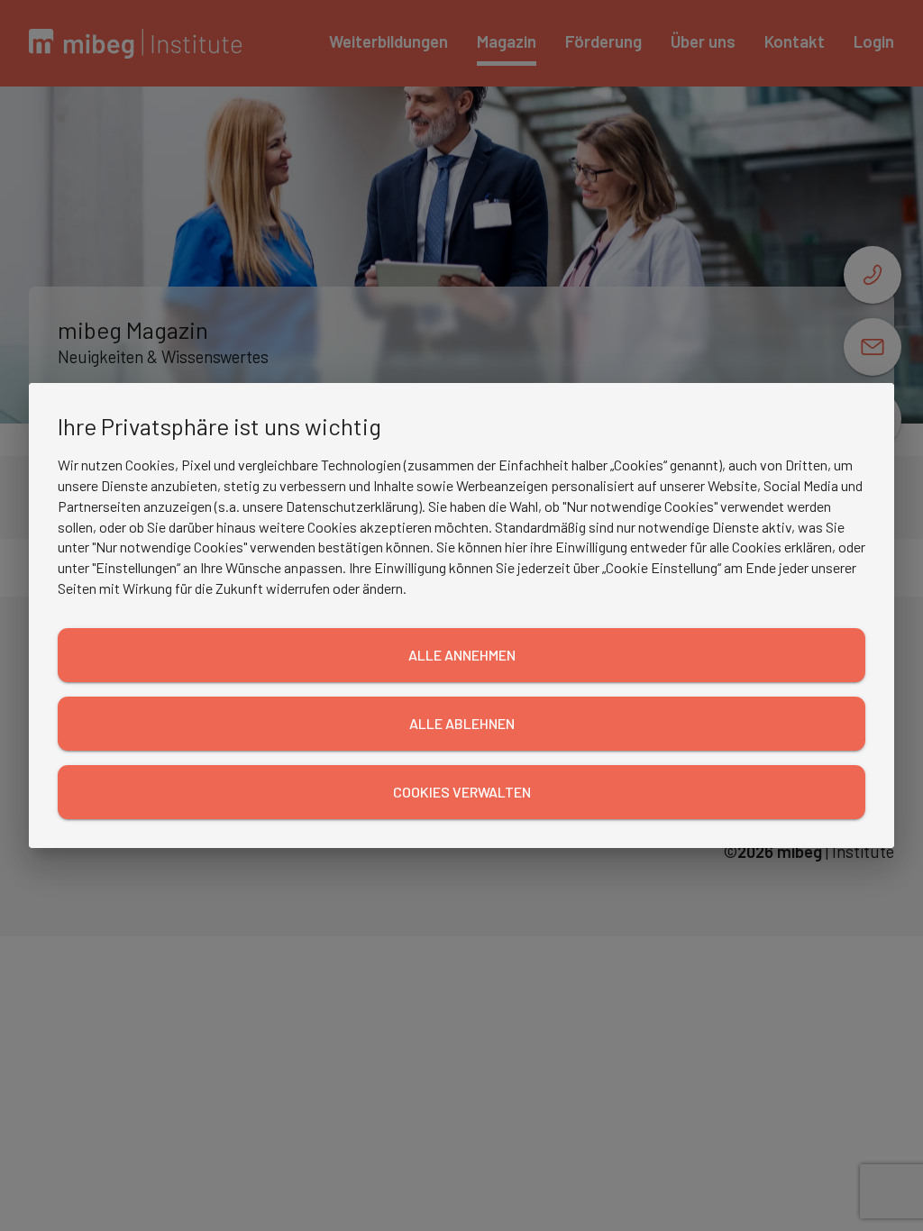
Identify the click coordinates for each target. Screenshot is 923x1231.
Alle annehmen (462, 654)
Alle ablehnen (462, 723)
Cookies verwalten (462, 791)
